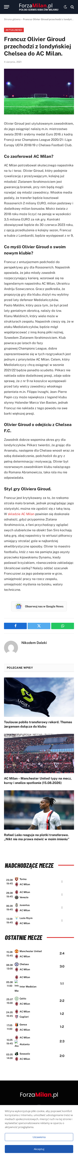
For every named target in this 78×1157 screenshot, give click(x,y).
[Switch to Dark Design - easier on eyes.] (65, 7)
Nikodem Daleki (34, 643)
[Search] (72, 6)
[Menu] (6, 6)
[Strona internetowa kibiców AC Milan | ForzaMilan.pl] (38, 7)
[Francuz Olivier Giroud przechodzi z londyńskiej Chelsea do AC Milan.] (39, 91)
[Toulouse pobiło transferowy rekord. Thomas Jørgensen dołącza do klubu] (39, 697)
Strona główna (12, 19)
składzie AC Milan (21, 514)
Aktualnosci (14, 30)
